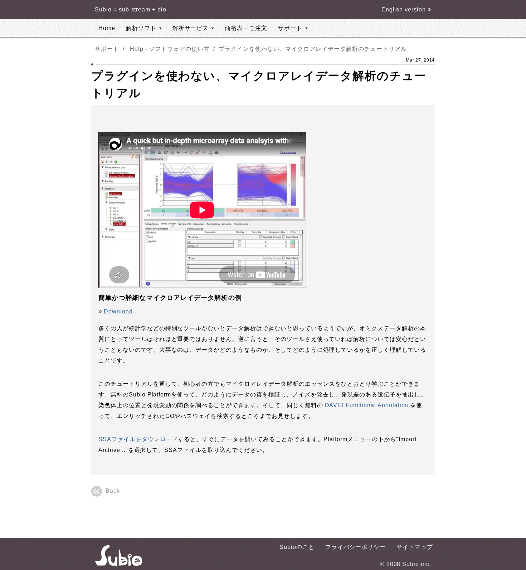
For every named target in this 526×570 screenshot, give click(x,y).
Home (106, 28)
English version (404, 9)
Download (118, 311)
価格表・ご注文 (246, 28)
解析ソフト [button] (142, 28)
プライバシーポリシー (355, 547)
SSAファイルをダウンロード (138, 439)
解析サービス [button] (191, 28)
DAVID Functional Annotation (367, 405)
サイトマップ (414, 547)
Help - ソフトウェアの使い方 (170, 49)
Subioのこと (297, 547)
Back (113, 491)
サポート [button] (291, 28)
